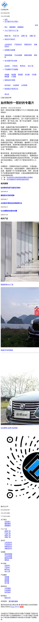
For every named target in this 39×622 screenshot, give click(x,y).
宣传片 (7, 39)
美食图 (7, 74)
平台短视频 (18, 55)
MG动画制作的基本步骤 (9, 211)
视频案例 (20, 27)
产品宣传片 (18, 44)
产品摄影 (8, 69)
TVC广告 (8, 30)
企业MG (7, 66)
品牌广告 (24, 36)
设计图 (27, 74)
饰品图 (13, 74)
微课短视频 (28, 55)
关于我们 (8, 21)
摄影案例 (12, 27)
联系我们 (8, 88)
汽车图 (34, 74)
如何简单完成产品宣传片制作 (10, 187)
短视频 (7, 50)
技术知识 (8, 85)
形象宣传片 (8, 548)
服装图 (7, 76)
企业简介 (8, 521)
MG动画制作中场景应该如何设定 (18, 179)
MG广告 (30, 66)
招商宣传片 (28, 44)
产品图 (13, 76)
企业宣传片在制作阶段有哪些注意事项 (20, 177)
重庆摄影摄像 (13, 601)
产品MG (15, 66)
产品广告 (16, 36)
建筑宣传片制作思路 (7, 195)
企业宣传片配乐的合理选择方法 (11, 203)
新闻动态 (8, 80)
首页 (6, 19)
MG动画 (7, 60)
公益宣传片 (8, 44)
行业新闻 (16, 85)
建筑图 (20, 74)
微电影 (7, 560)
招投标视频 (8, 55)
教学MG (23, 66)
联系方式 (8, 598)
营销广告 (8, 36)
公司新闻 (24, 85)
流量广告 (33, 36)
